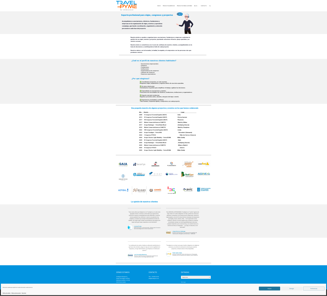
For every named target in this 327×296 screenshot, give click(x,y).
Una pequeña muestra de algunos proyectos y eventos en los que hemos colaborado (164, 108)
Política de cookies (6, 293)
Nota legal (24, 293)
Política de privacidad (16, 293)
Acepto (269, 288)
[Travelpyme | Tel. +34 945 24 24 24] (126, 4)
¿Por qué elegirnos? (140, 79)
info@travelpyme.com (154, 278)
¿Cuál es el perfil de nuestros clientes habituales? (154, 61)
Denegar (291, 288)
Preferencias (313, 288)
